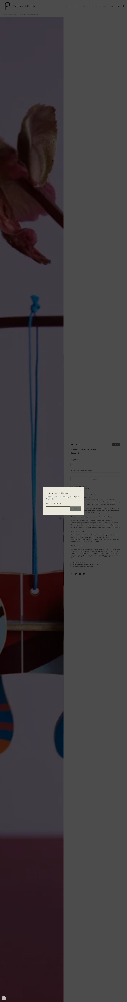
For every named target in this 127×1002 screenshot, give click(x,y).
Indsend (75, 509)
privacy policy (57, 503)
